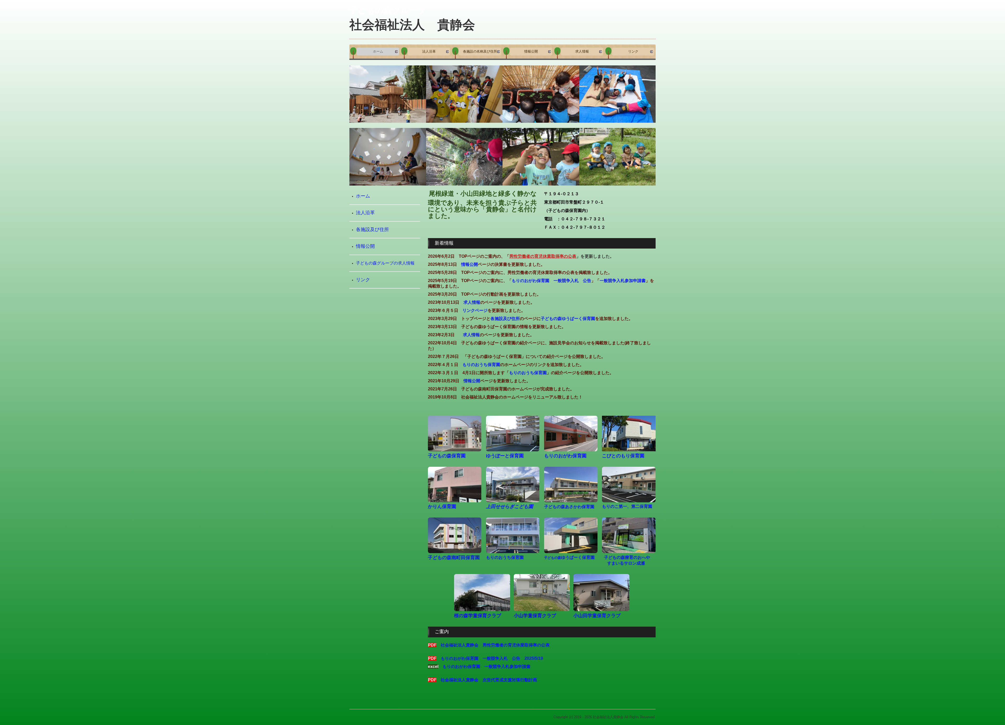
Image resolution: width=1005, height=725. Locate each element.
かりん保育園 (442, 506)
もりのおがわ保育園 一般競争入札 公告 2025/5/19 (492, 658)
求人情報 (582, 51)
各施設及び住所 (505, 318)
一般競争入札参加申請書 (623, 280)
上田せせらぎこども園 (509, 506)
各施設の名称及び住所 (480, 51)
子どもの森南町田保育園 (454, 557)
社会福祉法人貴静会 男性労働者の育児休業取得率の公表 (495, 645)
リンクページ (475, 310)
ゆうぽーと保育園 (505, 455)
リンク (633, 51)
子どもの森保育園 (447, 455)
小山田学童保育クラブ (597, 615)
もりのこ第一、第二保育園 (627, 506)
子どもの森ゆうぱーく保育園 (568, 318)
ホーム (378, 51)
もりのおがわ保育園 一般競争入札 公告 (551, 280)
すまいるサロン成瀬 (626, 563)
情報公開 (531, 51)
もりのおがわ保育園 (565, 455)
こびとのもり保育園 (623, 455)
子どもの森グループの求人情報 (385, 263)
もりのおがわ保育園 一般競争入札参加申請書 (487, 666)
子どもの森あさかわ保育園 (569, 506)
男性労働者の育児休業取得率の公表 (542, 256)
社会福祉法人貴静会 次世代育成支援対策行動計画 (489, 680)
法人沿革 (429, 51)
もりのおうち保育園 (481, 364)
